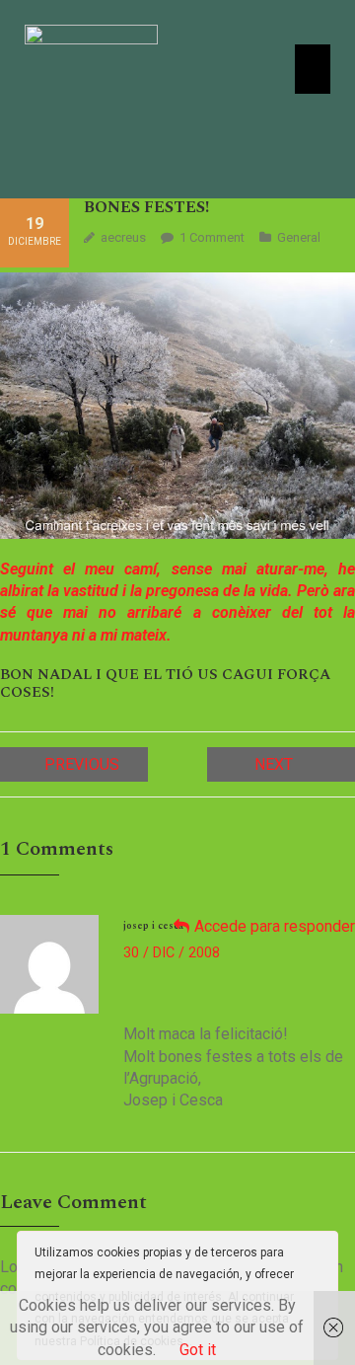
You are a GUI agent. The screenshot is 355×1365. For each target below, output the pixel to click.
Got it (197, 1349)
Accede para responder (274, 926)
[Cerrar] (321, 1251)
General (298, 237)
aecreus (123, 237)
